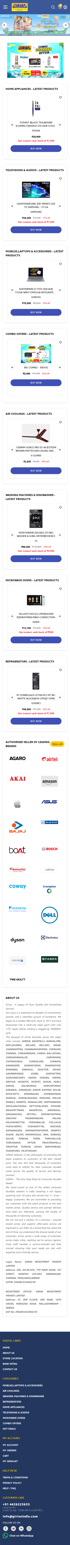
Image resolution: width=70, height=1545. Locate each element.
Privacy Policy (12, 1482)
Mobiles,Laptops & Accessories (23, 1385)
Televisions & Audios (16, 1412)
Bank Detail (10, 1363)
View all (57, 744)
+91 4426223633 (16, 1504)
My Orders (9, 1450)
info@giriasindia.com (20, 1516)
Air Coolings (11, 1390)
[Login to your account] (65, 7)
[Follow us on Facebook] (5, 1528)
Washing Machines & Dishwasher (23, 1396)
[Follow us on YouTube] (21, 1528)
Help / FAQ (9, 1488)
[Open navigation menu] (5, 7)
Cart (6, 1455)
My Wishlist (10, 1461)
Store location (13, 1358)
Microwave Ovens (14, 1417)
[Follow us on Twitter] (13, 1528)
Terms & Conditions (15, 1477)
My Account (10, 1444)
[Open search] (53, 7)
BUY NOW (36, 148)
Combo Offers (12, 1423)
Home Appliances (13, 1407)
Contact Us (10, 1369)
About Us (8, 1352)
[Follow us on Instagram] (29, 1528)
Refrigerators (12, 1401)
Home (6, 1347)
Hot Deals (9, 1428)
